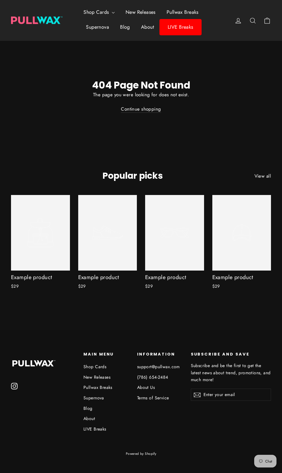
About (147, 27)
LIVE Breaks (180, 27)
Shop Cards (96, 12)
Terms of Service (153, 398)
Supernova (97, 27)
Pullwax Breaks (183, 12)
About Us (146, 387)
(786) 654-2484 (152, 377)
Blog (125, 27)
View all (262, 176)
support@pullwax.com (158, 367)
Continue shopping (141, 109)
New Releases (141, 12)
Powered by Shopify (141, 453)
